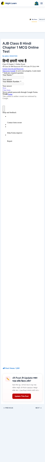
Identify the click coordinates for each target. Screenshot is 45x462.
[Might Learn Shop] (37, 3)
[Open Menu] (41, 3)
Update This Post (22, 396)
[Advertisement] (14, 19)
